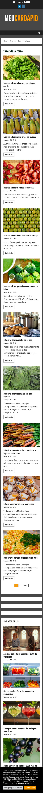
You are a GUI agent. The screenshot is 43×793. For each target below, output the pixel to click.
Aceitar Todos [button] (30, 788)
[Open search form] (39, 33)
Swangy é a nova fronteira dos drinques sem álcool (20, 730)
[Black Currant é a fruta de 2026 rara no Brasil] (21, 750)
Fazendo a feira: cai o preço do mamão (21, 121)
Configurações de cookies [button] (13, 788)
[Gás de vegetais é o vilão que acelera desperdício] (21, 675)
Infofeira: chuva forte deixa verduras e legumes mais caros (21, 435)
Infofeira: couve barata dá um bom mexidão (21, 378)
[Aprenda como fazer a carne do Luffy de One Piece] (21, 638)
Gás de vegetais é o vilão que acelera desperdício (18, 692)
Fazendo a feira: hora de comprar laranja (21, 220)
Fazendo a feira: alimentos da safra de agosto (21, 67)
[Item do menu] (19, 6)
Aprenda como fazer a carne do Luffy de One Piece (20, 655)
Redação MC (7, 89)
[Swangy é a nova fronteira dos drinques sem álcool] (21, 713)
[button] (3, 32)
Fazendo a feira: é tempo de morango (21, 172)
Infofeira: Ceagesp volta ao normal (21, 324)
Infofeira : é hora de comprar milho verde (21, 542)
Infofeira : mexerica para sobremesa (21, 488)
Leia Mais (9, 103)
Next (25, 585)
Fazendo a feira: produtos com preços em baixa (21, 271)
